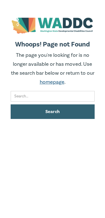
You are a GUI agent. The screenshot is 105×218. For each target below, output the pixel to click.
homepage (52, 82)
